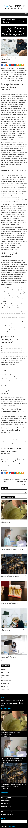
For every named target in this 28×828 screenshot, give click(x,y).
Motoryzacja (5, 675)
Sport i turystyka (6, 680)
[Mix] (17, 65)
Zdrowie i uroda (6, 59)
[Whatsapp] (20, 65)
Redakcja (14, 58)
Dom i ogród (5, 672)
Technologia (5, 683)
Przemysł (4, 678)
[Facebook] (2, 65)
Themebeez (12, 826)
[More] (22, 65)
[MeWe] (15, 65)
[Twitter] (5, 65)
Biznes (4, 669)
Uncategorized (6, 686)
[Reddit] (7, 65)
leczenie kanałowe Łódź (12, 94)
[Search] (25, 492)
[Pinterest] (12, 65)
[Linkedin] (10, 65)
